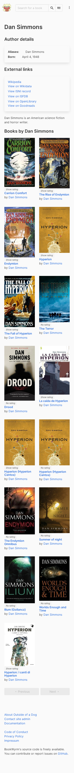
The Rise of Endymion (54, 194)
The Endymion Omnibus (14, 542)
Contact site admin (17, 719)
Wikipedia (14, 82)
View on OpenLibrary (22, 101)
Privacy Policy (14, 736)
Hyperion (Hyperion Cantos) (17, 473)
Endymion (11, 263)
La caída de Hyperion (53, 401)
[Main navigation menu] (69, 7)
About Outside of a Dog (20, 714)
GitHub (63, 753)
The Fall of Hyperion (18, 333)
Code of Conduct (16, 732)
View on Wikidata (20, 86)
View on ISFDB (18, 96)
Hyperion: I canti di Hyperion (17, 673)
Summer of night (50, 539)
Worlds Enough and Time (52, 608)
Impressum (11, 740)
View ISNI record (19, 91)
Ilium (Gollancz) (15, 609)
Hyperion (45, 259)
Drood (8, 407)
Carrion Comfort (15, 193)
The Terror (46, 328)
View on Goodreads (21, 105)
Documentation (14, 723)
